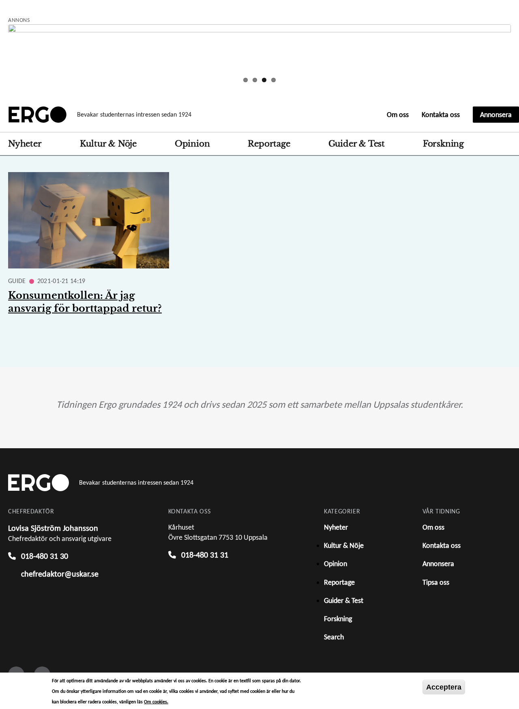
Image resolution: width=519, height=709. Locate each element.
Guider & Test (356, 144)
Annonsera (496, 114)
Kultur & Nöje (108, 144)
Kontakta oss (441, 114)
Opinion (192, 144)
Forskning (443, 144)
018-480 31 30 (44, 556)
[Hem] (37, 114)
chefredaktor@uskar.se (60, 574)
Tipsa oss (435, 582)
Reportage (269, 144)
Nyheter (25, 144)
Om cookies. (156, 702)
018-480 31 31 (204, 555)
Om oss (398, 114)
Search (506, 144)
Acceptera (443, 687)
